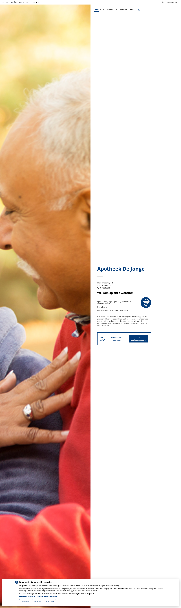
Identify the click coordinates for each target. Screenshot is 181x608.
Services (123, 10)
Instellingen (25, 601)
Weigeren (37, 601)
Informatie (112, 10)
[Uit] (15, 2)
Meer (132, 10)
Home (96, 10)
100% (35, 2)
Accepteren (50, 601)
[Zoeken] (139, 10)
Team (102, 10)
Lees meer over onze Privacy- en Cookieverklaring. (38, 596)
